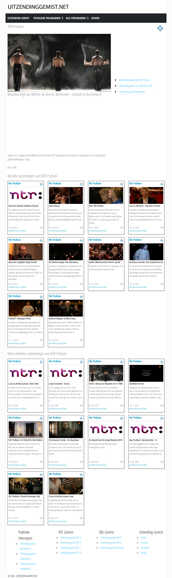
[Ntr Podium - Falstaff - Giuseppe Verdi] (26, 308)
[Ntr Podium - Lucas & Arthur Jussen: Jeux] (66, 485)
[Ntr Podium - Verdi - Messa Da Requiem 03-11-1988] (106, 373)
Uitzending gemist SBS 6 (111, 542)
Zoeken (95, 18)
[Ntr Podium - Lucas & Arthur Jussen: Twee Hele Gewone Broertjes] (26, 373)
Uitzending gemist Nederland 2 (132, 92)
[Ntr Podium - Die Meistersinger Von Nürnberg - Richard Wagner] (66, 251)
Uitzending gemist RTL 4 (70, 537)
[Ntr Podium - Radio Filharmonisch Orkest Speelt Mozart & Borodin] (106, 251)
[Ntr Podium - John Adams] (66, 195)
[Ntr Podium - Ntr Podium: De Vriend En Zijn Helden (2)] (26, 429)
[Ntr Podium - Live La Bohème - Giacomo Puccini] (146, 195)
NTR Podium (16, 26)
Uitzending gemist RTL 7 (70, 548)
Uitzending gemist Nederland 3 (28, 566)
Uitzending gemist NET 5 (111, 537)
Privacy (144, 553)
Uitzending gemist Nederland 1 (28, 546)
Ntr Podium (15, 183)
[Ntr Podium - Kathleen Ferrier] (146, 373)
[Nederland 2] (160, 28)
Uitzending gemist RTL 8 (70, 553)
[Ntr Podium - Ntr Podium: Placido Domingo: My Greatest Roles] (26, 485)
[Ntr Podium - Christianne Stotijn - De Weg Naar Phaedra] (66, 429)
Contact (144, 542)
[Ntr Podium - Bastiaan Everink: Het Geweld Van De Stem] (146, 251)
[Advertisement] (59, 121)
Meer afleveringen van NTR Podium (134, 80)
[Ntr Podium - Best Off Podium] (106, 195)
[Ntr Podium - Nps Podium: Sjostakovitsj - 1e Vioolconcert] (146, 429)
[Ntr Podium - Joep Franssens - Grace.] (66, 373)
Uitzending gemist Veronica (112, 548)
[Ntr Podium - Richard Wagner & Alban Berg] (66, 308)
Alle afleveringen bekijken (17, 230)
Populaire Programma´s (48, 18)
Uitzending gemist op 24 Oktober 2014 (135, 86)
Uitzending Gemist (18, 18)
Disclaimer (145, 548)
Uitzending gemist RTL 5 (70, 542)
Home (143, 537)
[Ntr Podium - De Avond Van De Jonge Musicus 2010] (106, 429)
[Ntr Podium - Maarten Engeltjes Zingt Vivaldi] (26, 251)
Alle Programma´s (77, 18)
